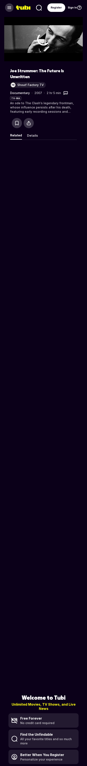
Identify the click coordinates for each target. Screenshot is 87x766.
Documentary (20, 93)
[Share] (29, 123)
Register (56, 7)
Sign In (72, 7)
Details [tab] (32, 135)
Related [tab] (16, 135)
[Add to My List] (17, 123)
